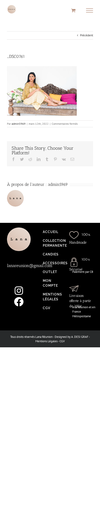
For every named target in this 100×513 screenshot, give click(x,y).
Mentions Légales (46, 341)
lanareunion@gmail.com (29, 265)
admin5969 (19, 123)
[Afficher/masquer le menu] (89, 10)
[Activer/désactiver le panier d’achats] (73, 10)
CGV (62, 341)
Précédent (86, 35)
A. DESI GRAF (79, 337)
